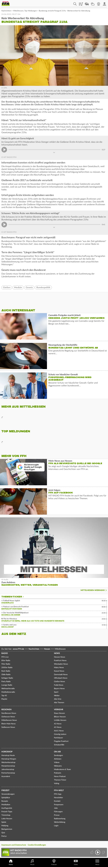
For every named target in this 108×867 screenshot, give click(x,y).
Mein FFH (104, 3)
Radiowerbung (59, 819)
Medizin (18, 287)
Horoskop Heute (8, 755)
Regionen (6, 710)
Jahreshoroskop (7, 769)
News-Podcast (60, 776)
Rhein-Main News (8, 724)
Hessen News (59, 657)
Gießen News (59, 682)
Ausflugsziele (6, 808)
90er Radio (5, 664)
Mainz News (59, 668)
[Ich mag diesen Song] (92, 852)
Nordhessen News (8, 713)
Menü (97, 864)
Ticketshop (5, 815)
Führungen (58, 812)
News (57, 653)
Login (56, 826)
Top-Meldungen (30, 11)
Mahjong (4, 826)
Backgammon (6, 829)
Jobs (56, 808)
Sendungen (58, 755)
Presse (56, 815)
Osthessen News (8, 717)
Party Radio (6, 682)
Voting (56, 783)
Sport (56, 692)
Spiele (3, 822)
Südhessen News (8, 727)
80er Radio (5, 660)
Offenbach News (60, 678)
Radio (4, 653)
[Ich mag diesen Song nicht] (103, 852)
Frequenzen (58, 805)
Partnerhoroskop (8, 773)
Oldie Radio (5, 675)
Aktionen (57, 759)
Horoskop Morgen (8, 759)
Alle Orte (57, 699)
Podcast (54, 864)
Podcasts (57, 773)
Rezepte (4, 801)
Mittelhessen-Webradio (93, 590)
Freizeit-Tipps (6, 812)
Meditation (5, 805)
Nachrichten (6, 11)
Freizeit (5, 790)
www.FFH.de (18, 649)
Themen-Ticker (11, 596)
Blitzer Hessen (60, 717)
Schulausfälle (59, 745)
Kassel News (59, 671)
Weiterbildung (59, 822)
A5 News (57, 727)
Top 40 (4, 696)
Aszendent (5, 776)
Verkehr (58, 710)
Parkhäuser (58, 738)
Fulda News (58, 685)
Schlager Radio (7, 678)
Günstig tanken (60, 734)
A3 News (57, 724)
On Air (57, 752)
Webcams (58, 766)
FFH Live (5, 657)
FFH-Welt (59, 790)
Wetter (93, 3)
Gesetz (29, 287)
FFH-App (57, 794)
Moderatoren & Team (62, 769)
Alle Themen (59, 703)
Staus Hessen (59, 713)
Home (11, 864)
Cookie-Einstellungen (37, 845)
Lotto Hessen (6, 819)
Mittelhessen (18, 11)
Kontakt (57, 801)
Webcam (98, 3)
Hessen (47, 649)
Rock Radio (5, 671)
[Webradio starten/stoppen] (97, 852)
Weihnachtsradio (8, 689)
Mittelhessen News (9, 720)
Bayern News (59, 689)
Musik (32, 864)
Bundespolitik (43, 287)
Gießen (6, 287)
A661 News (59, 731)
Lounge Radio (6, 685)
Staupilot (87, 3)
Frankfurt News (60, 660)
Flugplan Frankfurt (61, 741)
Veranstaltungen (7, 794)
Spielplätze (5, 798)
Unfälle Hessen (60, 720)
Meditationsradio (8, 692)
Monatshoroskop (8, 766)
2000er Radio (6, 668)
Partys (4, 836)
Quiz (3, 833)
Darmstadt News (61, 675)
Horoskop (7, 752)
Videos (56, 762)
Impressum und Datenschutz (13, 845)
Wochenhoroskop (8, 762)
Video (76, 864)
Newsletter (58, 798)
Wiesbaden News (61, 664)
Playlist (81, 3)
